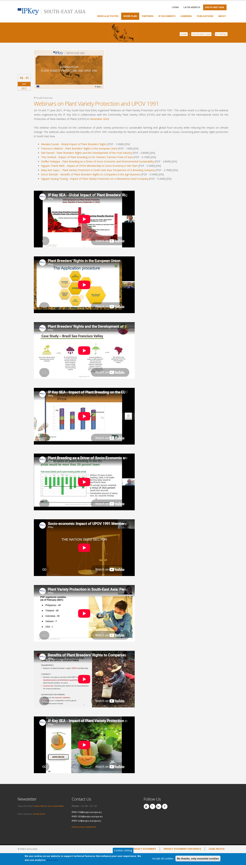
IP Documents (166, 16)
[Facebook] (164, 806)
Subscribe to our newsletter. (49, 806)
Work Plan (130, 16)
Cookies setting (123, 850)
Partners (147, 16)
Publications (205, 16)
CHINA (175, 7)
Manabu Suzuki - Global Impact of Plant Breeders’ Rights (74, 144)
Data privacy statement (84, 826)
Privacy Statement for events (182, 848)
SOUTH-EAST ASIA (214, 7)
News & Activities (107, 16)
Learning (186, 16)
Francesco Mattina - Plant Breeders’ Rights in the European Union (79, 148)
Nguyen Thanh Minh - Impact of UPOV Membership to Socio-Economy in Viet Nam (89, 165)
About (222, 16)
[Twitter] (152, 806)
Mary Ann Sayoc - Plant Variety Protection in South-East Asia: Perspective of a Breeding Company (98, 170)
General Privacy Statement (139, 848)
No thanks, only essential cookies (198, 858)
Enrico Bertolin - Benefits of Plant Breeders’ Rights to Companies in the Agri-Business (91, 174)
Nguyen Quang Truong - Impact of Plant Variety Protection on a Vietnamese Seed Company (94, 178)
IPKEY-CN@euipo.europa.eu (87, 812)
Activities (221, 34)
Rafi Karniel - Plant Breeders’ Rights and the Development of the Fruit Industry (86, 152)
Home (184, 34)
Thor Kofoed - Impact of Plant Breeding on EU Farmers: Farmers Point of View (87, 157)
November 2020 (99, 119)
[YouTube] (146, 806)
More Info (52, 860)
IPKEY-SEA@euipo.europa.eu (87, 816)
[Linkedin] (158, 806)
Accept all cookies (162, 858)
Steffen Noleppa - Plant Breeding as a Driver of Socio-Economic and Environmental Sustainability (97, 161)
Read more (39, 813)
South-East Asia (201, 34)
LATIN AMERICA (192, 7)
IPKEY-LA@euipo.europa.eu (86, 820)
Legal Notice (217, 848)
